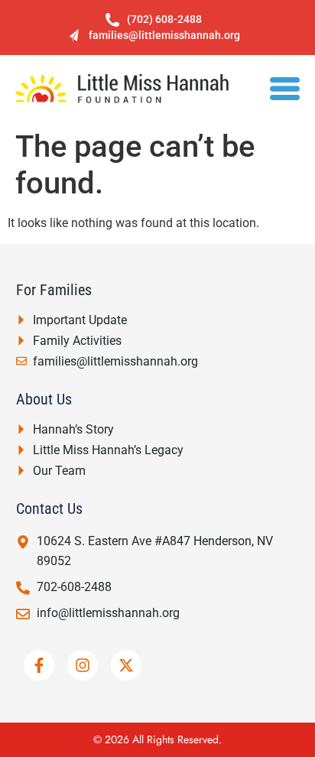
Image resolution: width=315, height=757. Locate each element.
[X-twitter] (126, 665)
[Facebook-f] (39, 665)
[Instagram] (82, 665)
